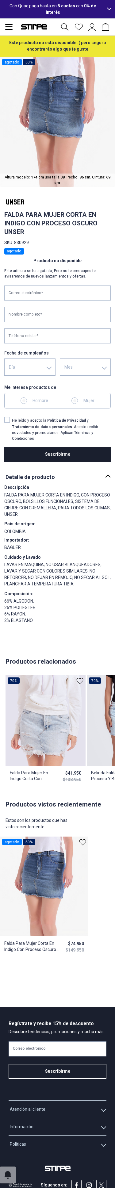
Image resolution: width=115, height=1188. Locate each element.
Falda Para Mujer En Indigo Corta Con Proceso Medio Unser (30, 776)
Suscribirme (57, 454)
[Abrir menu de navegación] (9, 27)
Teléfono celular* (23, 336)
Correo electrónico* (26, 293)
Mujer (88, 400)
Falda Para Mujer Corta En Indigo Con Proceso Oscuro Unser (30, 946)
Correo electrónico (29, 1048)
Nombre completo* (25, 314)
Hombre (40, 400)
